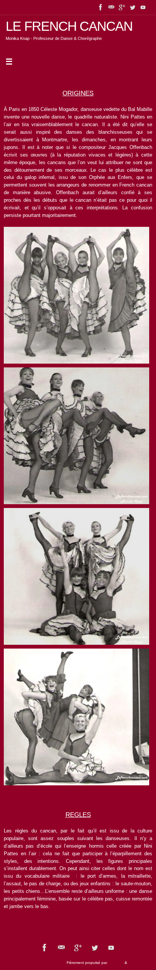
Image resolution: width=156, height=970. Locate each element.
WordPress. (138, 963)
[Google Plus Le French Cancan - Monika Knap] (122, 7)
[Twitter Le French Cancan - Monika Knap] (132, 7)
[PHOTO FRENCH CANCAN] (76, 295)
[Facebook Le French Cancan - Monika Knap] (100, 7)
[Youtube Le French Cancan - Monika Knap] (143, 7)
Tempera (115, 963)
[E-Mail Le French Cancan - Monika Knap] (111, 7)
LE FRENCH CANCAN (69, 26)
